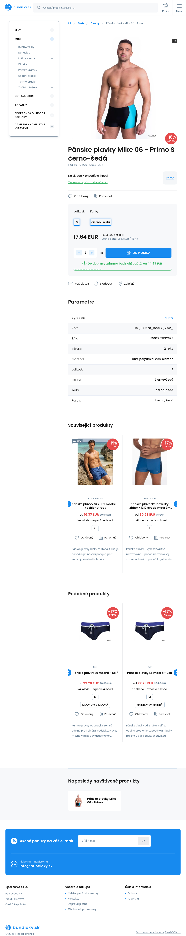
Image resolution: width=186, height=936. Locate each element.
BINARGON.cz (173, 932)
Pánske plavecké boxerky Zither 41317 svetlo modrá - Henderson (149, 506)
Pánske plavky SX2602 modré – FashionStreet (95, 506)
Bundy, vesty (26, 47)
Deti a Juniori (24, 96)
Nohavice (24, 52)
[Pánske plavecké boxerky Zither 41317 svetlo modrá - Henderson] (149, 462)
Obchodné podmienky (82, 909)
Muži (81, 23)
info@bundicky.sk (36, 866)
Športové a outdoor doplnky (30, 115)
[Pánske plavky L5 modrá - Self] (95, 630)
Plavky (95, 23)
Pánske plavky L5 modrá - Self (95, 673)
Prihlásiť (143, 841)
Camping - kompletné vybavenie (30, 126)
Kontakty (73, 898)
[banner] (17, 7)
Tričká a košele (27, 87)
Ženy (18, 30)
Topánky (21, 105)
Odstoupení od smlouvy (83, 893)
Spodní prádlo (27, 76)
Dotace (132, 893)
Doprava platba (78, 904)
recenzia (133, 898)
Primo (170, 178)
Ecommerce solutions (150, 932)
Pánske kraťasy (27, 70)
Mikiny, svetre (26, 58)
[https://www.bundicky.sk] (69, 23)
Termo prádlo (27, 81)
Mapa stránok (25, 934)
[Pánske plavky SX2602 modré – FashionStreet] (95, 462)
